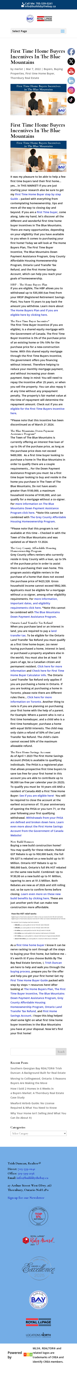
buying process (20, 971)
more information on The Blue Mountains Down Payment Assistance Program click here (34, 508)
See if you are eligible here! (36, 795)
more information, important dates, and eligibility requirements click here (34, 603)
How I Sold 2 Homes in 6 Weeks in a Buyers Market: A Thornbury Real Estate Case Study (37, 1093)
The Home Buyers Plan (38, 989)
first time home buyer (30, 945)
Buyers (48, 69)
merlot (18, 69)
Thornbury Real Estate (24, 78)
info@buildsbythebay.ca (32, 1178)
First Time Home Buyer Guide (29, 980)
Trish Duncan (53, 962)
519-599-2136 (26, 1173)
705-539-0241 (26, 1169)
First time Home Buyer (39, 73)
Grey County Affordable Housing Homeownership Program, (36, 1002)
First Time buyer (47, 212)
